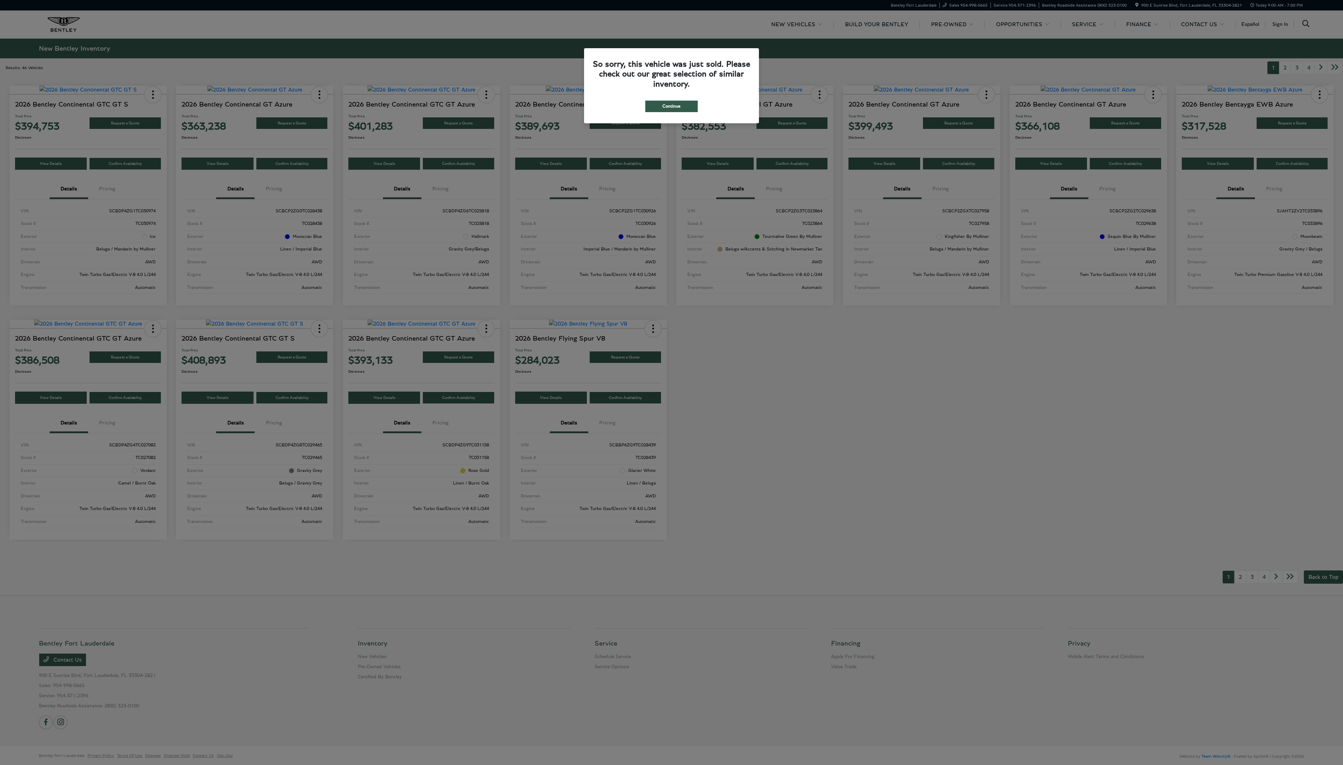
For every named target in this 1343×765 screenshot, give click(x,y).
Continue (671, 106)
